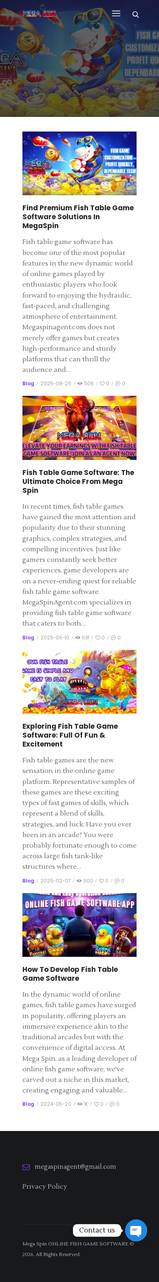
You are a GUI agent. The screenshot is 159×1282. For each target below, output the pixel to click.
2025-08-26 (55, 383)
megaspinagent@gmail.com (75, 1167)
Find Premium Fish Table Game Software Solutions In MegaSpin (78, 216)
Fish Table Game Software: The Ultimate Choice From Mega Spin (78, 481)
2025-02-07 (55, 880)
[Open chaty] (136, 1230)
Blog (28, 383)
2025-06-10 (54, 637)
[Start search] (135, 14)
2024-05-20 (55, 1104)
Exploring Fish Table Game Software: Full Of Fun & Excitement (70, 735)
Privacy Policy (44, 1187)
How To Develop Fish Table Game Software (70, 974)
